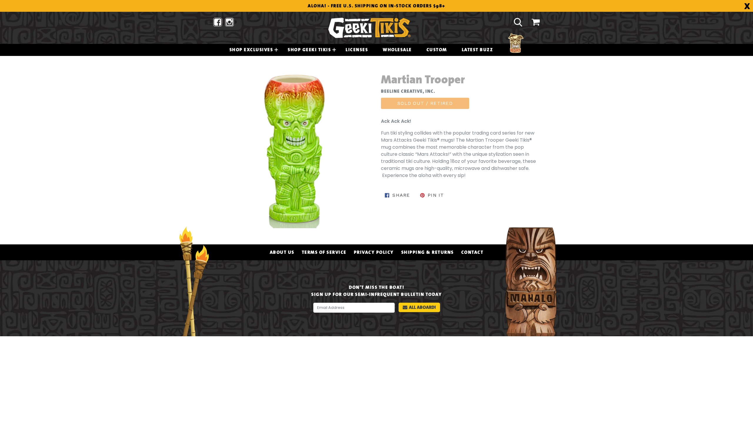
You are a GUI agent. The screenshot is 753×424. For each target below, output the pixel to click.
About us (282, 252)
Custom (437, 49)
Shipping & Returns (427, 252)
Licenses (357, 49)
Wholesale (397, 49)
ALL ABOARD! (422, 307)
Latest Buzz (477, 49)
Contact (472, 252)
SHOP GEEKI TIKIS (309, 49)
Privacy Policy (374, 252)
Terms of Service (324, 252)
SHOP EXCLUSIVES (251, 49)
